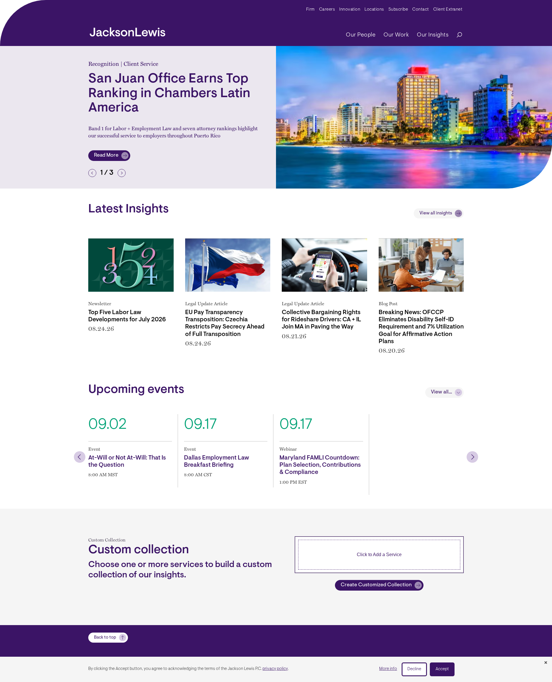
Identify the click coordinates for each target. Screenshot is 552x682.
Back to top (105, 637)
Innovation (349, 9)
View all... (441, 392)
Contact (420, 9)
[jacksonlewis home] (127, 30)
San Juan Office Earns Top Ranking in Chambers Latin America (169, 94)
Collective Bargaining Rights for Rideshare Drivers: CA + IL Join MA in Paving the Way (321, 320)
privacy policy (275, 669)
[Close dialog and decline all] (545, 663)
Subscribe (398, 9)
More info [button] (388, 669)
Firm (310, 9)
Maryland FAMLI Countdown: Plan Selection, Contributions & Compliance (320, 465)
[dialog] (276, 669)
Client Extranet (448, 9)
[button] (92, 173)
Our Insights (432, 35)
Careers (327, 9)
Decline (414, 669)
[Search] (456, 35)
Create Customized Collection (376, 585)
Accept (442, 669)
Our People (360, 35)
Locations (374, 9)
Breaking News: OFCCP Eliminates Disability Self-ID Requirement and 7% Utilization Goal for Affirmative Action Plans (421, 327)
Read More (112, 157)
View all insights (435, 213)
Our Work (396, 35)
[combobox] (379, 555)
